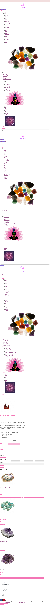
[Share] (3, 603)
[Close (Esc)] (1, 603)
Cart (2, 130)
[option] (7, 405)
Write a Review (3, 457)
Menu (2, 10)
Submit (2, 465)
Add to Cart (14, 444)
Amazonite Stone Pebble (5, 515)
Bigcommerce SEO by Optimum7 (22, 602)
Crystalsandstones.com (26, 601)
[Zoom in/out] (7, 603)
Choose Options (2, 524)
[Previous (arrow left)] (1, 604)
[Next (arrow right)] (3, 604)
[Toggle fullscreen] (5, 603)
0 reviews (1, 449)
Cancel (2, 467)
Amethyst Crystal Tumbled (5, 568)
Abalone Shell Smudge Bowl (5, 487)
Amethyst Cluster (3, 541)
